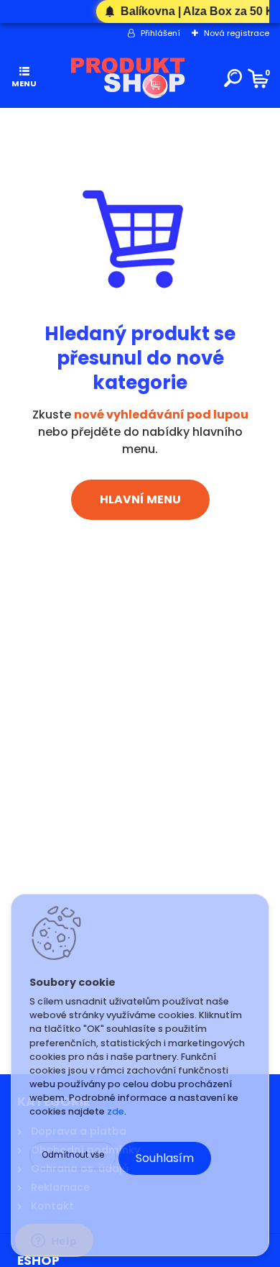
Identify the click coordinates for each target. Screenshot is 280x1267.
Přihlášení (160, 33)
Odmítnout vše (73, 1155)
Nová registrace (236, 33)
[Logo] (127, 78)
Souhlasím (165, 1158)
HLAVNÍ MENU (140, 499)
